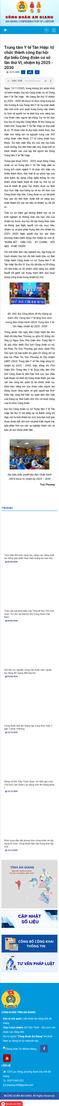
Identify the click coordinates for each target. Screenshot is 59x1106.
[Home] (29, 7)
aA (30, 72)
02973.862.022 (15, 1080)
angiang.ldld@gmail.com (20, 1085)
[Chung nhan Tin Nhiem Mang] (19, 1048)
